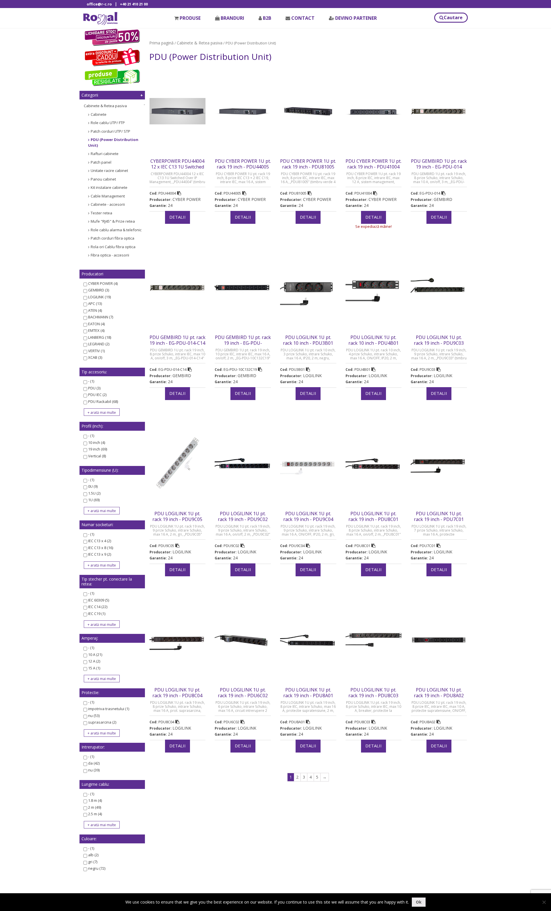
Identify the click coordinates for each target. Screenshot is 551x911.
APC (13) (95, 303)
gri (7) (92, 861)
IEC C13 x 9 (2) (99, 554)
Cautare (453, 17)
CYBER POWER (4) (103, 283)
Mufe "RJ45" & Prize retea (113, 221)
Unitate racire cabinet (109, 170)
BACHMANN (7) (100, 317)
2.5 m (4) (95, 813)
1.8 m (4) (95, 800)
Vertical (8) (97, 456)
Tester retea (101, 212)
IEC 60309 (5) (98, 600)
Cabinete (98, 114)
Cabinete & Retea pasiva (105, 105)
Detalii (177, 217)
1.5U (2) (94, 493)
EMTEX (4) (96, 330)
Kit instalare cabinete (109, 187)
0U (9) (93, 486)
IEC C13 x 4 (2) (99, 540)
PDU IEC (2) (97, 394)
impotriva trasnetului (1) (108, 708)
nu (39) (94, 770)
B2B (267, 18)
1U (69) (94, 499)
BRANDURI (232, 18)
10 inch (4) (96, 442)
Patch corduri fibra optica (112, 238)
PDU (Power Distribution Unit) (113, 142)
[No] (544, 902)
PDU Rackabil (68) (103, 401)
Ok (419, 902)
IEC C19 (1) (96, 613)
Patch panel (101, 162)
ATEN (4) (95, 310)
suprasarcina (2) (102, 722)
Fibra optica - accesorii (110, 255)
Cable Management (108, 196)
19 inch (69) (97, 449)
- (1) (91, 381)
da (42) (94, 763)
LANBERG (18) (99, 337)
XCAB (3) (95, 357)
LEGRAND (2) (98, 343)
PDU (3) (94, 388)
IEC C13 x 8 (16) (100, 547)
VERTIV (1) (96, 350)
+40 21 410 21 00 (134, 4)
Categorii (90, 95)
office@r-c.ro (99, 4)
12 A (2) (94, 661)
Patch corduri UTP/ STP (110, 131)
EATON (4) (96, 323)
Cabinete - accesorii (108, 204)
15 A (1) (94, 668)
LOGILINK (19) (99, 296)
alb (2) (93, 854)
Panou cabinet (103, 179)
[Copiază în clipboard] (179, 193)
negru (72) (96, 868)
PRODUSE (190, 18)
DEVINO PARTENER (356, 18)
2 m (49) (94, 807)
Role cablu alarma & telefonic (116, 229)
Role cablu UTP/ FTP (108, 122)
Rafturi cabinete (105, 153)
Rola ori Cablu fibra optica (113, 246)
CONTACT (303, 18)
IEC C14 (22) (97, 606)
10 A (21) (95, 654)
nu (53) (94, 715)
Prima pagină (161, 43)
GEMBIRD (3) (98, 290)
